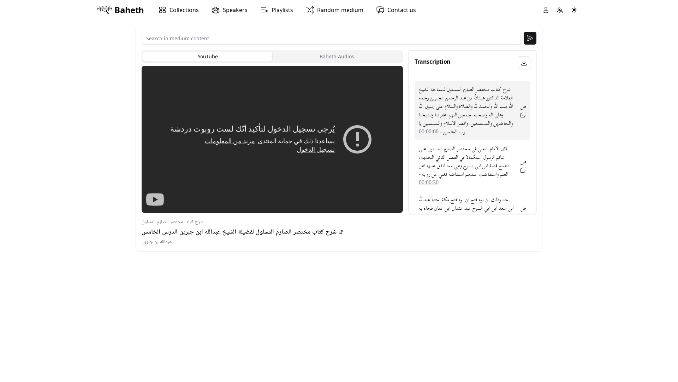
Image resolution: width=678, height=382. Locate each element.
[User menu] (546, 10)
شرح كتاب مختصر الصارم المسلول (172, 222)
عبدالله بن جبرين (157, 241)
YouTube (208, 56)
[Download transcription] (524, 62)
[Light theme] (574, 10)
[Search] (530, 38)
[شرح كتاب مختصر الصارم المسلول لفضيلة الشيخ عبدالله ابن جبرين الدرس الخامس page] (341, 232)
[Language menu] (560, 10)
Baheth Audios (337, 56)
